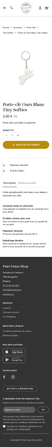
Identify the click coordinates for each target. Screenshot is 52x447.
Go (43, 410)
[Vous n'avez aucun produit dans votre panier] (46, 8)
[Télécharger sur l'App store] (14, 351)
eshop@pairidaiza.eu (12, 290)
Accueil (6, 27)
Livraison (7, 308)
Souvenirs (17, 27)
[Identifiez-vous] (40, 8)
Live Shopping (9, 316)
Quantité (8, 130)
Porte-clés (31, 27)
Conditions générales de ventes (17, 331)
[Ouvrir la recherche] (11, 8)
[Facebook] (4, 377)
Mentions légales (10, 335)
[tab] (10, 184)
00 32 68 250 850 (11, 285)
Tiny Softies (8, 33)
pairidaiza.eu (8, 294)
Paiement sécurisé (11, 312)
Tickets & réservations (21, 389)
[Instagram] (13, 377)
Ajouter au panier (28, 144)
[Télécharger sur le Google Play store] (14, 359)
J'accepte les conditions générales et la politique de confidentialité (24, 427)
